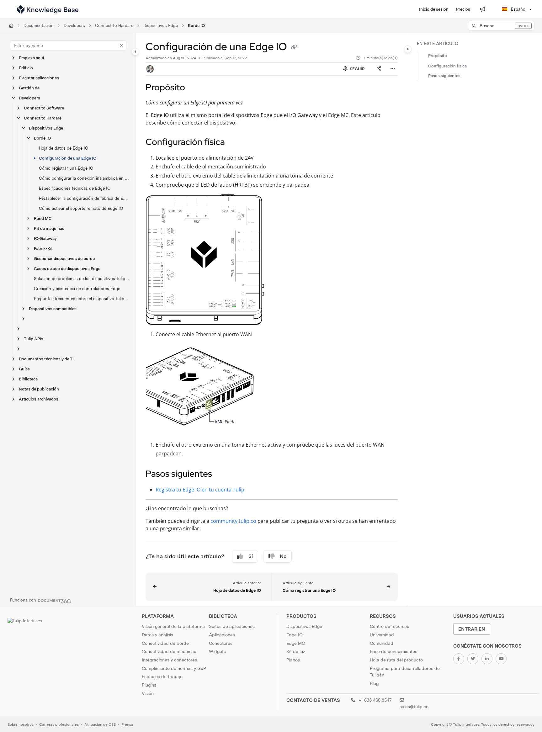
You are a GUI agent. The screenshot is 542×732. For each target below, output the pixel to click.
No (283, 556)
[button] (501, 26)
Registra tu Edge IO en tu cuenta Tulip (200, 489)
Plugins (149, 684)
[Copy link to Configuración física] (235, 142)
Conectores (220, 643)
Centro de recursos (389, 626)
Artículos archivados (38, 399)
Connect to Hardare (114, 25)
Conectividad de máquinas (169, 651)
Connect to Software (44, 108)
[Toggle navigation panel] (135, 52)
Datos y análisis (157, 634)
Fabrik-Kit (43, 248)
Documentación (39, 25)
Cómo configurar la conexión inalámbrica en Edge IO (84, 178)
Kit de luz (295, 651)
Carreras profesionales (59, 724)
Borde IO (196, 25)
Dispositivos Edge (160, 25)
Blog (374, 683)
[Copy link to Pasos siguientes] (222, 474)
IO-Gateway (45, 238)
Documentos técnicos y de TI (46, 359)
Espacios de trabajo (162, 676)
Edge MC (295, 643)
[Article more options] (393, 69)
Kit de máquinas (49, 228)
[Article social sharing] (379, 69)
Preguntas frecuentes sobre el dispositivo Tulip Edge (81, 298)
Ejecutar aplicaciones (39, 78)
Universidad (382, 634)
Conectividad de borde (165, 643)
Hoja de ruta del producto (396, 659)
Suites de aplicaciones (232, 626)
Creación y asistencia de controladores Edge (77, 288)
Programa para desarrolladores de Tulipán (405, 672)
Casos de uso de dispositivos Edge (67, 268)
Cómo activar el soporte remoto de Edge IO (81, 208)
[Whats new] (483, 9)
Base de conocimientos (393, 651)
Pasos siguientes (444, 76)
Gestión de (29, 88)
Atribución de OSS (100, 724)
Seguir (357, 68)
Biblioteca (28, 379)
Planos (293, 659)
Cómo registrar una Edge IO (66, 168)
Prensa (127, 724)
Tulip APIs (33, 339)
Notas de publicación (39, 389)
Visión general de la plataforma (173, 626)
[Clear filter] (121, 45)
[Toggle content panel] (408, 49)
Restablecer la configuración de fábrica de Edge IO (84, 198)
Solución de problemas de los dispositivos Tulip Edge (81, 278)
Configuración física (447, 66)
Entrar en (471, 629)
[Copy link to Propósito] (195, 88)
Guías (24, 369)
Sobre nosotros (21, 724)
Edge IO (294, 634)
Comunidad (381, 643)
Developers (74, 25)
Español (518, 9)
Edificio (26, 68)
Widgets (217, 651)
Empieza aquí (31, 58)
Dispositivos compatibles (53, 308)
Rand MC (43, 218)
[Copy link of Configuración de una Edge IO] (294, 48)
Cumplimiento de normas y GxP (174, 668)
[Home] (48, 9)
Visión (148, 693)
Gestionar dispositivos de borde (64, 258)
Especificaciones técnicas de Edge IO (74, 188)
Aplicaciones (222, 634)
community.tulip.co (233, 520)
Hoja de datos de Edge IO (63, 148)
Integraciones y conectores (169, 659)
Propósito (437, 56)
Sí (250, 556)
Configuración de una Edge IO (67, 158)
